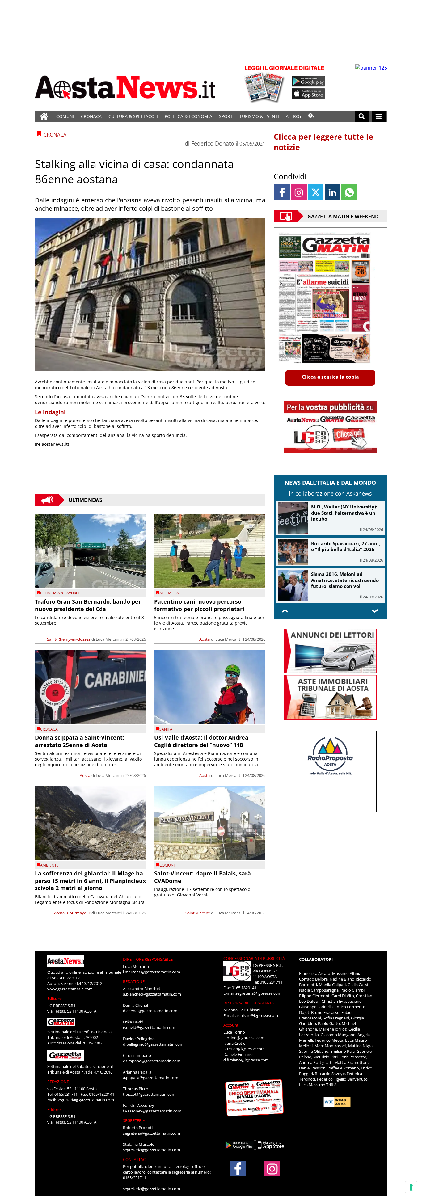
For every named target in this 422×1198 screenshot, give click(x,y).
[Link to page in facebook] (282, 192)
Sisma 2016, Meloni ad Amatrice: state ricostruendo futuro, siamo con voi (345, 580)
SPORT (226, 116)
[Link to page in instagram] (299, 192)
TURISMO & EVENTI (259, 116)
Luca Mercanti (109, 639)
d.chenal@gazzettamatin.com (150, 1011)
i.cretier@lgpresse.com (244, 1049)
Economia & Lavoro (59, 593)
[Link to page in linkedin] (332, 192)
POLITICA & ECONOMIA (188, 116)
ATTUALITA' (169, 593)
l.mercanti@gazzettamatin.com (151, 972)
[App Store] (308, 93)
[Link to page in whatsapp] (349, 192)
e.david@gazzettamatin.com (149, 1027)
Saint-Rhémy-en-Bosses (68, 639)
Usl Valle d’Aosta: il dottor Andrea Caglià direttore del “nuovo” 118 (201, 741)
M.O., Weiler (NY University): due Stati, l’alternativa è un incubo (344, 513)
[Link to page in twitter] (315, 192)
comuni (167, 865)
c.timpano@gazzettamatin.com (151, 1061)
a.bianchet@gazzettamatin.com (152, 994)
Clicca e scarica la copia (330, 376)
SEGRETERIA (134, 1120)
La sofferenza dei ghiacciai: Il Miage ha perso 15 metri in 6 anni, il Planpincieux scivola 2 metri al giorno (90, 881)
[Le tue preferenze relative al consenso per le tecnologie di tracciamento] (411, 1187)
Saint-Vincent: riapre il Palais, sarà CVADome (202, 877)
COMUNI (65, 116)
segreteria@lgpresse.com (258, 993)
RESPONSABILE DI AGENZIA (248, 1003)
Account (230, 1025)
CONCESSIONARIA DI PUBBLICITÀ (254, 958)
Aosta (204, 639)
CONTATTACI (135, 1159)
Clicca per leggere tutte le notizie (323, 141)
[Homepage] (43, 116)
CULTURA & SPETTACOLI (133, 116)
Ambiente (49, 865)
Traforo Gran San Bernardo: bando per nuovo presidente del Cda (88, 605)
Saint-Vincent (197, 913)
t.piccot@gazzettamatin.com (149, 1094)
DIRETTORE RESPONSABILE (148, 959)
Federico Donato (212, 143)
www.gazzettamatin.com (70, 989)
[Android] (308, 81)
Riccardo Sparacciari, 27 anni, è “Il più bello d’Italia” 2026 (345, 546)
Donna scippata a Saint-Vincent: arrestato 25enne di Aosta (79, 741)
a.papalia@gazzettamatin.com (150, 1077)
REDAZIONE (58, 1081)
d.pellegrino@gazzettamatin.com (153, 1044)
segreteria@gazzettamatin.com (85, 1100)
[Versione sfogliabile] (265, 83)
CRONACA (91, 116)
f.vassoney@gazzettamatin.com (152, 1111)
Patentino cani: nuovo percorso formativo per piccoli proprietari (199, 605)
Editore (54, 998)
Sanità (165, 729)
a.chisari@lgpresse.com (256, 1015)
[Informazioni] (311, 116)
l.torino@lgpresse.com (243, 1037)
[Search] (362, 116)
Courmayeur (78, 913)
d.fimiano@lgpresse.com (246, 1060)
